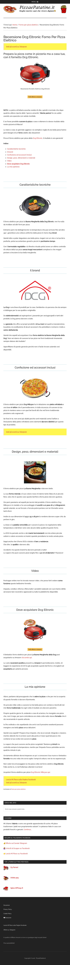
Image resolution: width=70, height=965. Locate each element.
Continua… (28, 829)
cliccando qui (27, 657)
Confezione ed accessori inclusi (19, 155)
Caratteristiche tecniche (16, 149)
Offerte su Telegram (9, 930)
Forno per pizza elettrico (18, 789)
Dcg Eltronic (37, 138)
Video (9, 161)
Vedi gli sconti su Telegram (16, 46)
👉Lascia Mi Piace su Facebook (15, 854)
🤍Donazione (7, 917)
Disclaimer (6, 905)
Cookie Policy (7, 913)
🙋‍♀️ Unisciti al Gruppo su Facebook (16, 848)
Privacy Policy (7, 909)
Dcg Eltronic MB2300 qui (40, 772)
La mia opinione (13, 167)
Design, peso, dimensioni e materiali (21, 158)
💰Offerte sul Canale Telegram (15, 843)
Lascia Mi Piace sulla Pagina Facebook (21, 779)
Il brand (10, 152)
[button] (34, 2)
